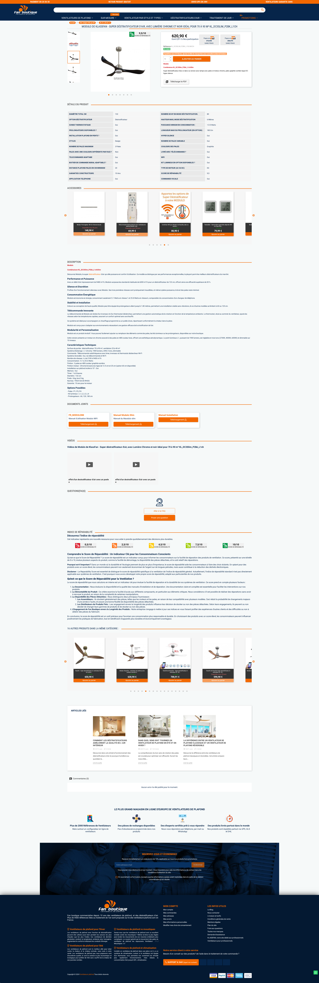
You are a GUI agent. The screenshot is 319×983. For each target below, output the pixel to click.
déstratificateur (95, 274)
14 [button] (179, 691)
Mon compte (168, 910)
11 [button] (168, 691)
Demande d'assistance (216, 935)
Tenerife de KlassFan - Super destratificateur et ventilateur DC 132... (132, 671)
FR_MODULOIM (76, 415)
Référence (167, 46)
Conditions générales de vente (219, 919)
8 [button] (157, 691)
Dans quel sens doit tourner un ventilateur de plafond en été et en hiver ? (157, 743)
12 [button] (172, 691)
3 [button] (116, 94)
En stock (167, 49)
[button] (77, 18)
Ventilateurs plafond (87, 974)
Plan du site (211, 925)
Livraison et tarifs (214, 916)
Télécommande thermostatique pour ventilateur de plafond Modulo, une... (89, 225)
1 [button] (108, 94)
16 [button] (187, 691)
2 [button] (112, 94)
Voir (96, 219)
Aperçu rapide (86, 219)
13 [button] (175, 691)
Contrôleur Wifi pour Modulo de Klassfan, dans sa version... (132, 225)
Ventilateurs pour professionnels (220, 941)
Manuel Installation (168, 415)
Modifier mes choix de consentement (177, 925)
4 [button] (120, 94)
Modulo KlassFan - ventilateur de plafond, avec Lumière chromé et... (89, 671)
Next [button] (253, 215)
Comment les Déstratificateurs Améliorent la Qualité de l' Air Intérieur (110, 743)
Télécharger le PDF (176, 81)
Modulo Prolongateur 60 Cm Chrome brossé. (218, 225)
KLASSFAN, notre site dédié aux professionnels (225, 938)
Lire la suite (97, 763)
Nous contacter (213, 913)
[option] (77, 57)
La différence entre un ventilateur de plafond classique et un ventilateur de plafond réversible (204, 743)
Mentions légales (213, 922)
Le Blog (210, 910)
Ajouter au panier (191, 59)
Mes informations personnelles (175, 922)
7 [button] (131, 94)
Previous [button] (65, 215)
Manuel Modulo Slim (124, 415)
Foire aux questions (215, 928)
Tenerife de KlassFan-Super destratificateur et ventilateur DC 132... (175, 671)
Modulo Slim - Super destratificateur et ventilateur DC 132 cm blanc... (218, 671)
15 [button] (183, 691)
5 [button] (123, 94)
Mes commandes (169, 913)
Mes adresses (168, 916)
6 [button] (127, 94)
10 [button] (164, 691)
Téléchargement (87, 424)
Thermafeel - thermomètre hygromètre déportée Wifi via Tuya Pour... (175, 225)
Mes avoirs (167, 919)
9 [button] (160, 691)
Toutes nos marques (215, 931)
